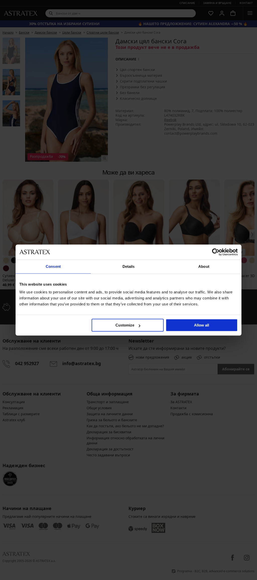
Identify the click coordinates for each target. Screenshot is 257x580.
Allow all (201, 325)
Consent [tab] (53, 266)
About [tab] (203, 266)
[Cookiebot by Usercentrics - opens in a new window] (216, 252)
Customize (124, 325)
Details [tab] (128, 266)
